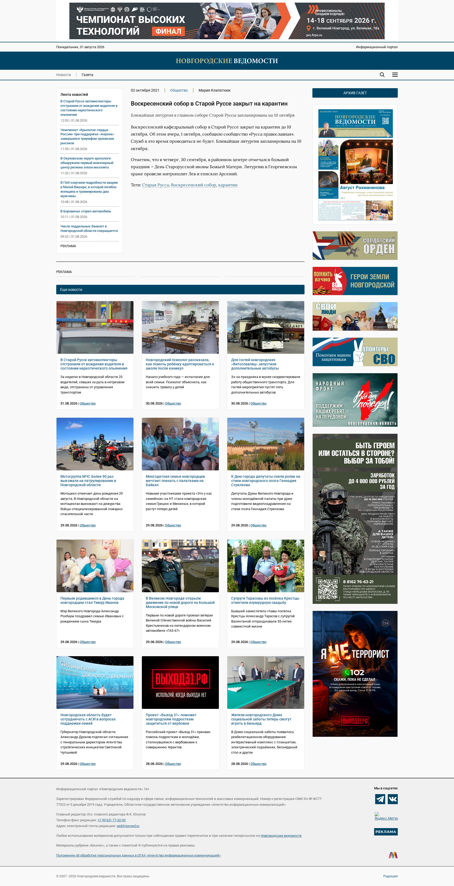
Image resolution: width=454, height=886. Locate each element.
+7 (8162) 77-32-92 (111, 820)
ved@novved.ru (128, 826)
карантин (228, 184)
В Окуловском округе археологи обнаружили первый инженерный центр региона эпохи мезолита (86, 162)
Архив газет (355, 93)
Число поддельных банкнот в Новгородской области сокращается (89, 228)
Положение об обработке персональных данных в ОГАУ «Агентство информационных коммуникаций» (138, 855)
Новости (63, 75)
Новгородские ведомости (281, 836)
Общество (179, 90)
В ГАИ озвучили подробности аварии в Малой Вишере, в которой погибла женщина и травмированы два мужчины (89, 189)
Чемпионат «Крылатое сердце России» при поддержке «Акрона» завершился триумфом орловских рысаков (87, 136)
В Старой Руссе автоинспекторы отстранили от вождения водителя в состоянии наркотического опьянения (88, 108)
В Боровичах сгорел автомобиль (85, 211)
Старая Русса (155, 184)
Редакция (390, 876)
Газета (87, 75)
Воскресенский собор (193, 184)
